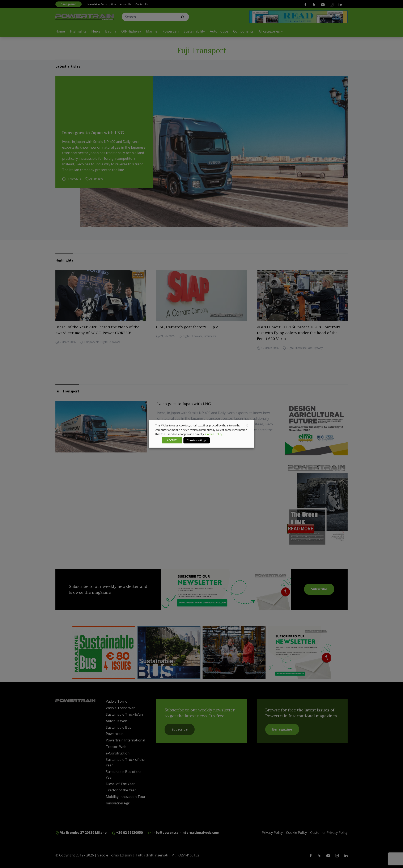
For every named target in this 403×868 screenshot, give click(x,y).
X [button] (247, 425)
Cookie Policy (213, 434)
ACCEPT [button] (172, 440)
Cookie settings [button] (196, 440)
